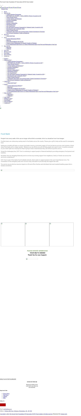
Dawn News (6, 393)
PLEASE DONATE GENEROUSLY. (37, 251)
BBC (4, 398)
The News (5, 395)
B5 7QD (30, 411)
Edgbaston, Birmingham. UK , (21, 411)
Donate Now (4, 9)
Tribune (5, 396)
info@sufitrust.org (7, 409)
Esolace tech (64, 414)
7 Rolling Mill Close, (9, 411)
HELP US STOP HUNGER (8, 379)
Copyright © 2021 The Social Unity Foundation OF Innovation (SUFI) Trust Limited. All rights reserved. (26, 414)
